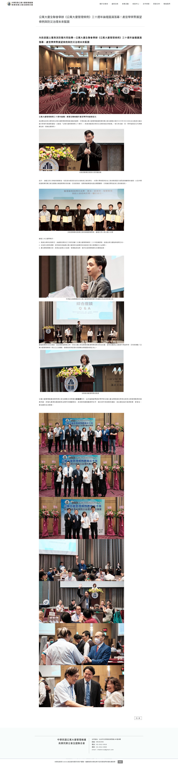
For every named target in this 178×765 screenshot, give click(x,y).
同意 (120, 762)
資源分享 (156, 4)
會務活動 (125, 4)
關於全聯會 (104, 4)
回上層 (138, 718)
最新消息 (115, 4)
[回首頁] (20, 3)
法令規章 (146, 4)
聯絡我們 (167, 4)
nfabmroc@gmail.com (105, 749)
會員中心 (135, 4)
